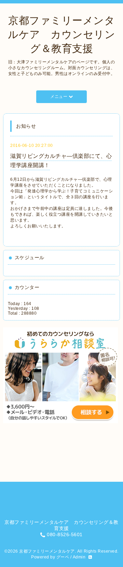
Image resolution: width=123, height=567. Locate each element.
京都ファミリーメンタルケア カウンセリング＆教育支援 (61, 34)
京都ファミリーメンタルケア (47, 551)
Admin (79, 557)
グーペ (62, 557)
